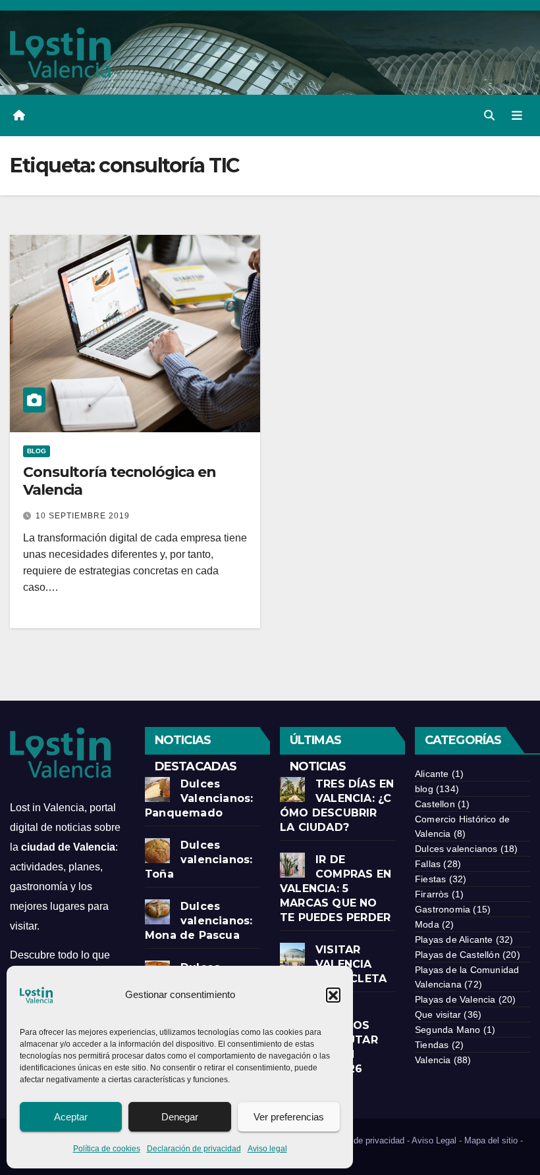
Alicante (432, 773)
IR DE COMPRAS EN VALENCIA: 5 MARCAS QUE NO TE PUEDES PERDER (335, 888)
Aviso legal (267, 1148)
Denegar (179, 1116)
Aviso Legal (434, 1140)
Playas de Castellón (457, 954)
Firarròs (432, 894)
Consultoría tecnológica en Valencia (119, 480)
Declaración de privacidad (194, 1148)
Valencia (433, 1060)
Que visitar (438, 1014)
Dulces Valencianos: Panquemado (199, 798)
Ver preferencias (289, 1116)
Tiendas (431, 1044)
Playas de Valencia (455, 999)
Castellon (435, 804)
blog (36, 451)
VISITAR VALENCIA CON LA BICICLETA (333, 964)
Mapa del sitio (491, 1140)
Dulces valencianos (456, 848)
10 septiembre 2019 (83, 515)
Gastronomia (442, 909)
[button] (333, 994)
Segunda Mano (447, 1029)
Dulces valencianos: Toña (198, 859)
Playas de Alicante (454, 939)
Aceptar (71, 1116)
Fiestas (430, 879)
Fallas (428, 864)
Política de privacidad (363, 1140)
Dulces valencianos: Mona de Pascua (198, 920)
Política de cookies (106, 1148)
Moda (427, 924)
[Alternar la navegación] (517, 115)
